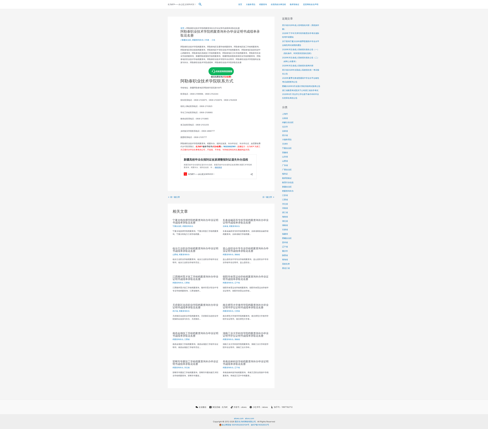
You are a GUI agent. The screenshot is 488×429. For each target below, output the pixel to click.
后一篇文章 (268, 197)
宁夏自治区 (177, 226)
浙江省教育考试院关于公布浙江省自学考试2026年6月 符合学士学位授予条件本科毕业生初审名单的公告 (300, 94)
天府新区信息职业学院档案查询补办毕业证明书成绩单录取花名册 (195, 306)
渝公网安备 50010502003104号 (235, 425)
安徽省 (285, 152)
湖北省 (285, 221)
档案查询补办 (198, 40)
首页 (240, 4)
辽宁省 (237, 283)
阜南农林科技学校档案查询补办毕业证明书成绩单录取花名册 (246, 363)
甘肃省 (285, 229)
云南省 (285, 118)
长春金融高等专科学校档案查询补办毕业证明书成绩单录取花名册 (246, 221)
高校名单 (286, 264)
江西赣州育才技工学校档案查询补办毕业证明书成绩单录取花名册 (195, 278)
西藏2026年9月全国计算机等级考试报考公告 (301, 86)
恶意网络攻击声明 (310, 4)
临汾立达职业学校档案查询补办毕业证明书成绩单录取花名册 (195, 249)
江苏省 (237, 311)
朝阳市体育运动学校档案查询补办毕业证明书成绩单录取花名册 (246, 278)
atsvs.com (249, 418)
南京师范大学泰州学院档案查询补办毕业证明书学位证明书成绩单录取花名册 (246, 306)
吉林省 (225, 226)
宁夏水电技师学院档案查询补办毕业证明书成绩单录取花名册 (195, 221)
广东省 (285, 165)
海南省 (285, 217)
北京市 (285, 126)
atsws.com (238, 418)
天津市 (285, 144)
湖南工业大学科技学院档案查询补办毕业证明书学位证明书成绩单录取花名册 (246, 334)
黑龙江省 (286, 268)
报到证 (285, 174)
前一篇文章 (174, 197)
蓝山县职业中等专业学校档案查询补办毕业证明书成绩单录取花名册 (246, 249)
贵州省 (285, 242)
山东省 (285, 156)
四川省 (175, 311)
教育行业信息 (288, 182)
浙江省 (285, 212)
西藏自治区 (287, 238)
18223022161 (229, 146)
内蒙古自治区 (288, 122)
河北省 (187, 367)
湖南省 (237, 254)
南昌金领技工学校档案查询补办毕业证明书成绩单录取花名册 (195, 334)
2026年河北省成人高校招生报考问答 (297, 65)
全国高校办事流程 (278, 4)
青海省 (285, 259)
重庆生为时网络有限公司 (245, 421)
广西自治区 (287, 169)
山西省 (175, 254)
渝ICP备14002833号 (260, 425)
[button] (200, 4)
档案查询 (263, 4)
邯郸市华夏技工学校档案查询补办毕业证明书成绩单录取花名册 (195, 363)
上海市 (285, 114)
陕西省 (285, 255)
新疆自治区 (186, 40)
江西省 (187, 283)
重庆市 (285, 251)
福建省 (285, 234)
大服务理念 (250, 4)
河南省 (285, 208)
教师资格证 (294, 4)
